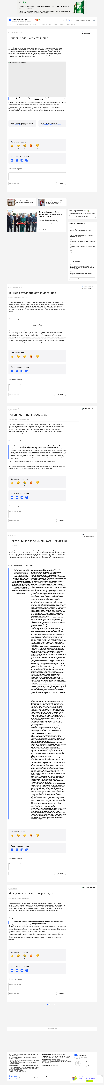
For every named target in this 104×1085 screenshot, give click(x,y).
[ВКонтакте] (12, 160)
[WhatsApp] (26, 160)
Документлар (71, 24)
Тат (71, 20)
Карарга (89, 1080)
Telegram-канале (16, 124)
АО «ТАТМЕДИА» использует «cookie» (18, 1076)
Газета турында (46, 24)
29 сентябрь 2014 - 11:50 (13, 42)
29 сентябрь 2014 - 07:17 (13, 419)
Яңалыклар (13, 535)
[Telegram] (22, 160)
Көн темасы (13, 409)
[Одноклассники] (17, 160)
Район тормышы (15, 32)
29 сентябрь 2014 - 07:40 (13, 297)
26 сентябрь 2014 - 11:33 (13, 898)
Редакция (62, 24)
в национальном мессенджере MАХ (51, 124)
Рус (64, 20)
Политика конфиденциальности (17, 1078)
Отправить (61, 183)
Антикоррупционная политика (16, 1075)
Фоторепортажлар (22, 24)
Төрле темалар (52, 1028)
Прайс (55, 24)
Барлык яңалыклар (82, 278)
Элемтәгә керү (34, 24)
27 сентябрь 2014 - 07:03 (13, 545)
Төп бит (11, 24)
